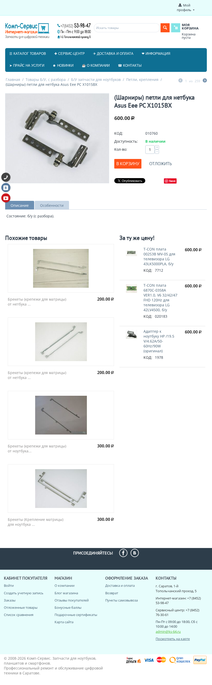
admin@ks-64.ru (168, 631)
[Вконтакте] (5, 187)
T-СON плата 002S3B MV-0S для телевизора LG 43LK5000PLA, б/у (159, 256)
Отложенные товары (20, 607)
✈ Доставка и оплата (113, 54)
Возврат (111, 593)
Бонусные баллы (68, 607)
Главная (13, 79)
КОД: (118, 133)
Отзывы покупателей (72, 600)
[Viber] (5, 177)
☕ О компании (96, 65)
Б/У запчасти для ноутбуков (96, 79)
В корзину (127, 163)
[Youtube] (5, 197)
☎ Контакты (130, 65)
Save (172, 181)
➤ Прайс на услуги (26, 65)
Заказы (10, 600)
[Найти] (165, 27)
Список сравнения (18, 614)
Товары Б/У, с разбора (46, 79)
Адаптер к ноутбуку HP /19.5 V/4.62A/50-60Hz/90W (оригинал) (158, 341)
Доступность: (126, 141)
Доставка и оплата (120, 585)
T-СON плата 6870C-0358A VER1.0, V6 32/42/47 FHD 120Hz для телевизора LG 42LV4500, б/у (160, 297)
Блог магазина (66, 593)
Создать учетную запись (23, 593)
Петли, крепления (142, 79)
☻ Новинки (62, 65)
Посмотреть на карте (173, 638)
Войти (9, 585)
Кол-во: (120, 149)
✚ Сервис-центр (69, 54)
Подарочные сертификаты (76, 614)
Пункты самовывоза (121, 600)
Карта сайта (64, 622)
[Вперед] (205, 81)
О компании (64, 585)
